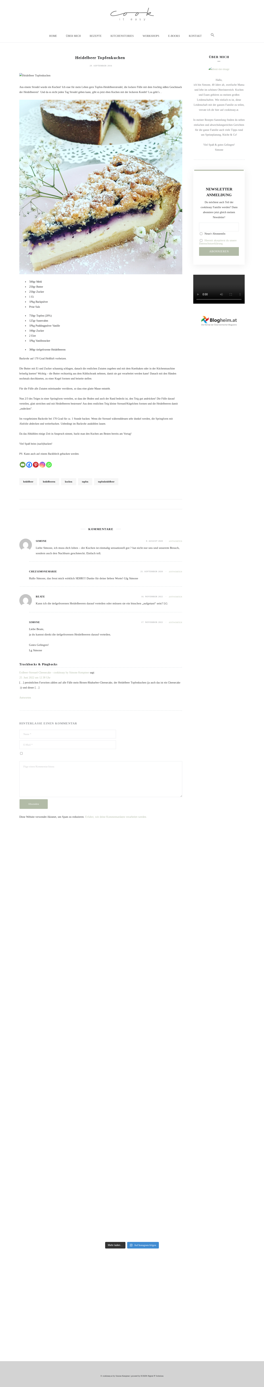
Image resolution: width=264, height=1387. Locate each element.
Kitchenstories (122, 36)
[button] (213, 35)
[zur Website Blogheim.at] (219, 320)
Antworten (175, 541)
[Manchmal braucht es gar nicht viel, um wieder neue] (113, 930)
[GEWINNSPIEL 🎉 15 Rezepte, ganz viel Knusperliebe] (39, 1000)
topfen (85, 481)
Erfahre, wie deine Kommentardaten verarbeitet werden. (116, 816)
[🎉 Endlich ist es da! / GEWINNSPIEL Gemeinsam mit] (224, 1040)
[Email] (23, 465)
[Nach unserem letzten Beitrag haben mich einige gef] (76, 1038)
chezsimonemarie (43, 571)
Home (53, 36)
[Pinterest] (36, 465)
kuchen (68, 481)
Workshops (151, 36)
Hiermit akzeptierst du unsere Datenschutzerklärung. (218, 242)
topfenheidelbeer (106, 481)
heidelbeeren (49, 481)
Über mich (73, 36)
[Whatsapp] (49, 465)
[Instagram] (42, 465)
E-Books (174, 36)
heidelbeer (28, 481)
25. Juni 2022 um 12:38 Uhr (34, 677)
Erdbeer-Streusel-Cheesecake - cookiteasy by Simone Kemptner (54, 672)
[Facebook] (29, 465)
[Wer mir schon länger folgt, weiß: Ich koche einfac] (187, 927)
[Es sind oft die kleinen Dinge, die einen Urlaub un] (150, 915)
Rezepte (96, 36)
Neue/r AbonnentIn (214, 233)
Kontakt (195, 36)
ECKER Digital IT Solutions (152, 1376)
